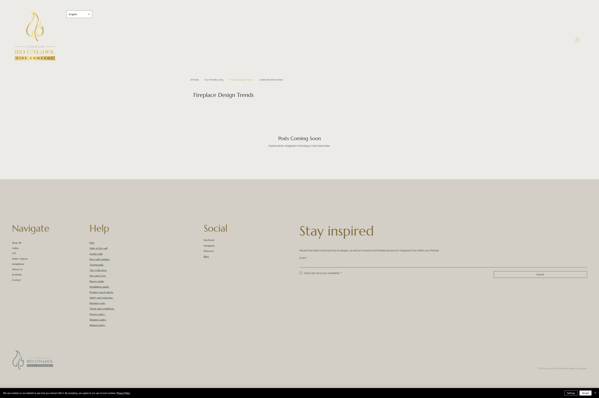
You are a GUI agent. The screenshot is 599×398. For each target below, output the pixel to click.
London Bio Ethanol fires (271, 79)
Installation (18, 264)
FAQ (92, 242)
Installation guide (100, 286)
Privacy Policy (123, 393)
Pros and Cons (98, 275)
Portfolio (17, 274)
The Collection (98, 270)
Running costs (98, 303)
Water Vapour (20, 258)
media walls (96, 253)
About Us (17, 269)
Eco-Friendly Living (214, 79)
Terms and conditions (102, 308)
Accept (585, 393)
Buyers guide (97, 281)
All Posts (194, 79)
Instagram (209, 245)
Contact (16, 279)
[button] (577, 40)
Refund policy (97, 325)
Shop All (16, 242)
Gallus (15, 248)
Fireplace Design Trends (241, 79)
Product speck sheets (101, 292)
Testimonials (96, 264)
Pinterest (209, 251)
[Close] (595, 393)
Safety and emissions (101, 297)
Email (303, 258)
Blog (206, 256)
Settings (571, 393)
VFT (14, 253)
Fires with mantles (100, 259)
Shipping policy (98, 319)
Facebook (209, 240)
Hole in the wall (98, 248)
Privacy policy (97, 314)
